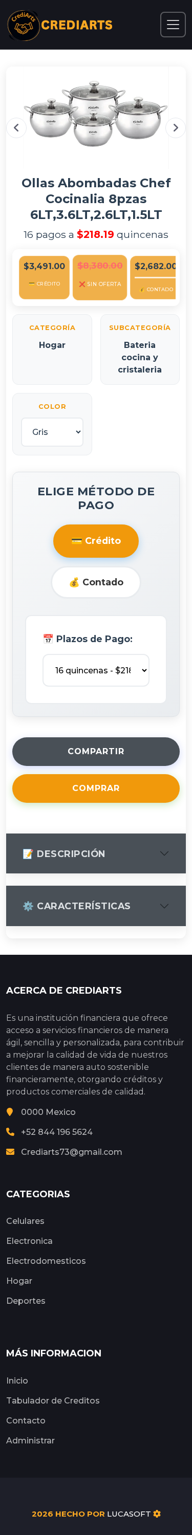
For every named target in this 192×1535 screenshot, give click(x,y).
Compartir (96, 751)
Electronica (29, 1241)
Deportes (26, 1301)
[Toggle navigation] (173, 24)
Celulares (25, 1221)
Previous (16, 128)
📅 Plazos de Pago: (87, 638)
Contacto (26, 1421)
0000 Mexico (48, 1112)
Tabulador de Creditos (53, 1401)
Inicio (17, 1381)
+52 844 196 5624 (57, 1132)
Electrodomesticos (46, 1261)
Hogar (19, 1281)
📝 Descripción (64, 853)
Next (175, 128)
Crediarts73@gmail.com (71, 1152)
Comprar (96, 788)
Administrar (30, 1440)
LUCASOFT (129, 1514)
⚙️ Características (77, 906)
